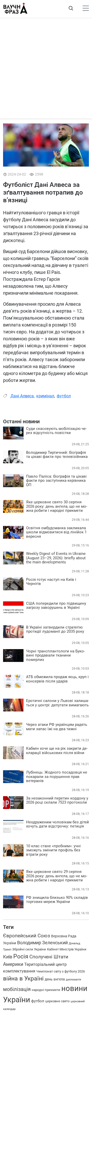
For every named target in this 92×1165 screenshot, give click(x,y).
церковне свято (57, 1001)
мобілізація (17, 989)
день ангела (55, 979)
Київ (7, 956)
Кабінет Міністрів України (66, 949)
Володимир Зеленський (42, 942)
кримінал (45, 395)
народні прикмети (46, 990)
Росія (20, 956)
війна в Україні (23, 978)
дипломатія (73, 979)
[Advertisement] (46, 69)
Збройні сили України (29, 949)
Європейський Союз (26, 936)
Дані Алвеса (22, 395)
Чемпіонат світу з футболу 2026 (60, 971)
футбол (64, 395)
